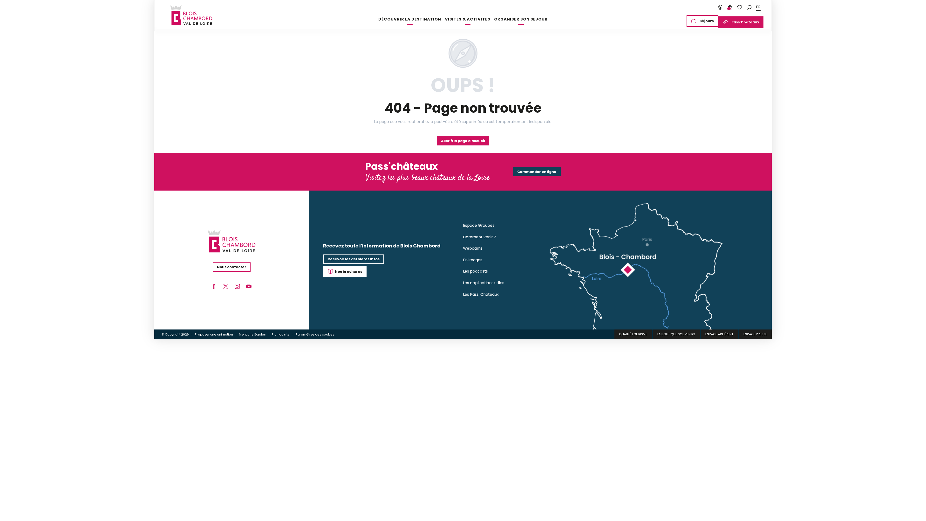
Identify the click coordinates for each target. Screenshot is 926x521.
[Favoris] (739, 7)
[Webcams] (720, 7)
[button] (749, 7)
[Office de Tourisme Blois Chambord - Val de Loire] (191, 15)
